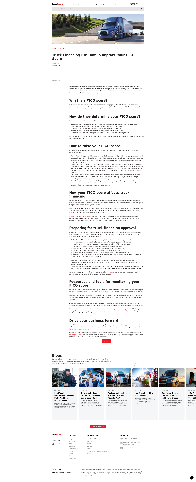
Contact (106, 341)
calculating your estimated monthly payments (112, 311)
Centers (108, 4)
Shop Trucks (75, 4)
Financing (94, 4)
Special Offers (85, 4)
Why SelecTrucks (117, 4)
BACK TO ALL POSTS (60, 48)
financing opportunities (81, 329)
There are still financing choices (79, 216)
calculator (112, 272)
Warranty (101, 4)
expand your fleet (75, 335)
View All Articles (98, 426)
